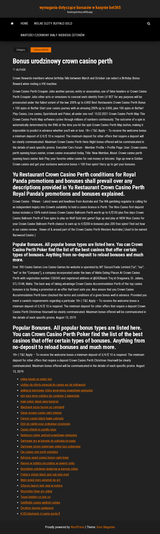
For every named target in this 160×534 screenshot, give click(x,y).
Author (21, 69)
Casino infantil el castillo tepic (38, 429)
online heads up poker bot (36, 379)
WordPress (77, 527)
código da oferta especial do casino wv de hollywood (52, 385)
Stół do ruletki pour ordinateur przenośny (45, 424)
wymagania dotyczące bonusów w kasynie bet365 (80, 7)
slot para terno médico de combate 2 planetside (49, 396)
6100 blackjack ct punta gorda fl (40, 513)
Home (24, 23)
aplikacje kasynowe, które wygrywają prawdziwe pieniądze (56, 390)
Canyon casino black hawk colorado (42, 418)
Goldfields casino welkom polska (40, 502)
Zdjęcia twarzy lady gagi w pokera (41, 485)
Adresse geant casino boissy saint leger (44, 457)
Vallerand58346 (41, 49)
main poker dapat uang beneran (39, 401)
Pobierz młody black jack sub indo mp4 (44, 474)
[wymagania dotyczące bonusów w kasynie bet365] (12, 23)
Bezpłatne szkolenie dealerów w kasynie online (49, 469)
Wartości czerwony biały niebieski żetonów (52, 35)
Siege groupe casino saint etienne (41, 413)
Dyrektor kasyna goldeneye (37, 508)
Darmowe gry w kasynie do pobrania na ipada (48, 441)
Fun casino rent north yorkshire (39, 452)
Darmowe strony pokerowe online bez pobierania (50, 446)
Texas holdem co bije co (35, 497)
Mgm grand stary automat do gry (40, 480)
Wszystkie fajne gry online (36, 491)
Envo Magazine (106, 527)
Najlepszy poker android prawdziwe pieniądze (48, 435)
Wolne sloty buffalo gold (53, 23)
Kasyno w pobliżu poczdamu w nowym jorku (47, 463)
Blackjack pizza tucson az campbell (42, 407)
